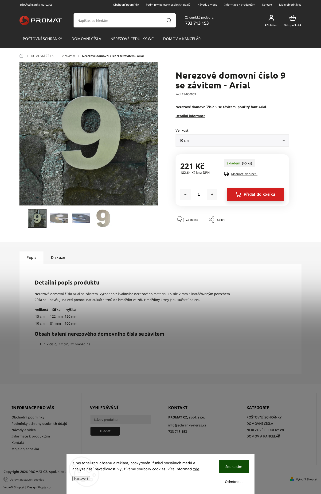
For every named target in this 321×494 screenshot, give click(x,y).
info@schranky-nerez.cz (187, 425)
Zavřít (274, 234)
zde (196, 469)
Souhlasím (233, 466)
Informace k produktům (239, 4)
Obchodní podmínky (126, 4)
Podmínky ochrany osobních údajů (168, 4)
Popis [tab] (31, 257)
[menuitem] (42, 39)
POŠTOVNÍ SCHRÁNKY (264, 417)
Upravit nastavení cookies (27, 479)
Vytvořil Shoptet (306, 479)
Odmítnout (234, 481)
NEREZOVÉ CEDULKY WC (266, 430)
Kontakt (267, 4)
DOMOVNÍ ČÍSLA (260, 423)
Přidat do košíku (259, 194)
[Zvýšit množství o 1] (212, 194)
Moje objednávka (290, 4)
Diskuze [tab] (58, 257)
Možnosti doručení (244, 174)
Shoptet (19, 487)
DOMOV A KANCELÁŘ (263, 436)
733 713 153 (177, 431)
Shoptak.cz (44, 487)
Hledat (169, 20)
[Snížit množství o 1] (185, 194)
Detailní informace (190, 116)
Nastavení (81, 478)
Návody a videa (207, 4)
